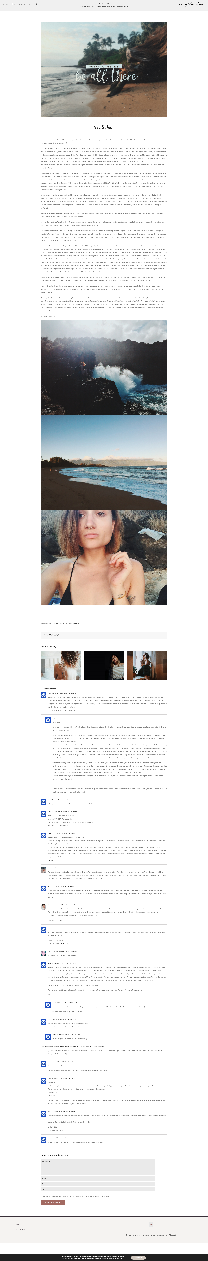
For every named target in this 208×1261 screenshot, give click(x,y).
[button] (37, 4)
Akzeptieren (138, 1258)
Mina (49, 833)
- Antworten (73, 693)
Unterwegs (75, 623)
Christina (50, 1078)
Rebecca (50, 905)
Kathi (49, 868)
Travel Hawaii (68, 623)
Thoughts (61, 623)
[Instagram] (151, 1224)
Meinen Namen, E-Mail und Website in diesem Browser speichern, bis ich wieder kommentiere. (76, 1196)
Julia (49, 963)
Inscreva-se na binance (54, 1138)
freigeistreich (53, 860)
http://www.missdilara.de (60, 943)
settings (119, 1259)
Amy (49, 1111)
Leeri (49, 951)
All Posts (55, 623)
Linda (49, 811)
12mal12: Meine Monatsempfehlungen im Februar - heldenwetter (59, 1046)
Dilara (50, 928)
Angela (54, 718)
